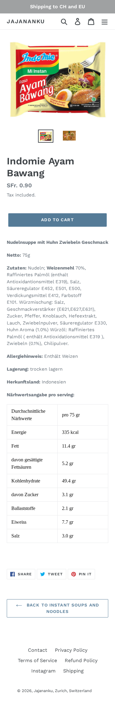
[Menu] (104, 21)
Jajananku (26, 21)
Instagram (43, 671)
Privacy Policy (71, 650)
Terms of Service (37, 660)
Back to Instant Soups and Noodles (62, 608)
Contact (37, 650)
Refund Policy (81, 660)
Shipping (73, 671)
